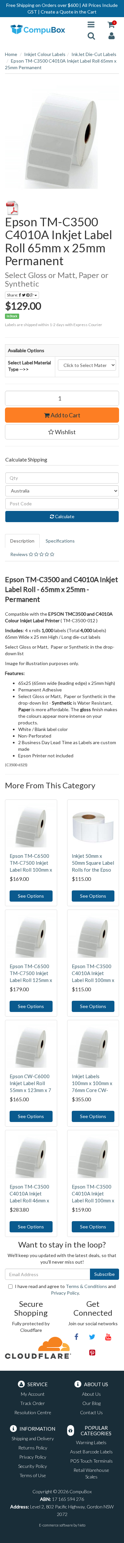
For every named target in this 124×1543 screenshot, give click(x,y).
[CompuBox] (41, 29)
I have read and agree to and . (65, 1289)
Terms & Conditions (86, 1286)
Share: (13, 295)
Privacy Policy (65, 1293)
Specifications (60, 541)
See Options (31, 896)
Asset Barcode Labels (91, 1451)
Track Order (32, 1403)
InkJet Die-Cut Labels (93, 54)
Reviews (19, 554)
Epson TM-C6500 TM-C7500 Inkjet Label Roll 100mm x (31, 863)
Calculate (64, 516)
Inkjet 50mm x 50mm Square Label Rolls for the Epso (93, 863)
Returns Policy (32, 1447)
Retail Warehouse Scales (91, 1473)
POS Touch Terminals (91, 1461)
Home (11, 54)
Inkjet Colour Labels (44, 54)
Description (22, 541)
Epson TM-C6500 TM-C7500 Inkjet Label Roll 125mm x (31, 973)
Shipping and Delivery (33, 1438)
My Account (33, 1394)
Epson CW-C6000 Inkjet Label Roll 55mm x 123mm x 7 (30, 1083)
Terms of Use (33, 1475)
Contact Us (91, 1412)
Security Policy (32, 1466)
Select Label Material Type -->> (29, 366)
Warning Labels (91, 1442)
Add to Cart (65, 415)
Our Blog (91, 1403)
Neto (81, 1525)
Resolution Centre (32, 1412)
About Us (91, 1394)
